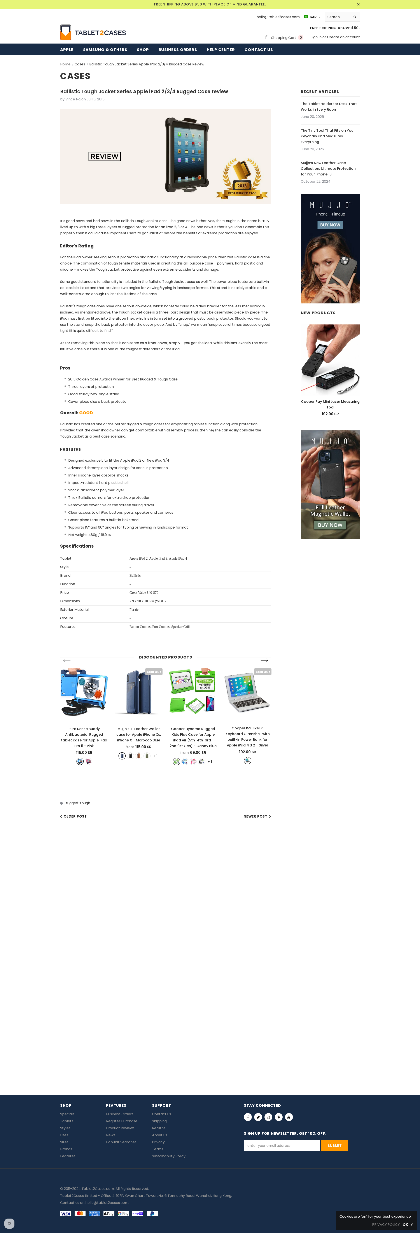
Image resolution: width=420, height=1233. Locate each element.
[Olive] (147, 756)
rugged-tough (78, 803)
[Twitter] (258, 1117)
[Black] (130, 756)
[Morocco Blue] (122, 756)
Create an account (343, 37)
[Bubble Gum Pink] (193, 761)
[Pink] (88, 761)
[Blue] (80, 761)
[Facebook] (248, 1117)
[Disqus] (210, 892)
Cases (80, 64)
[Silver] (247, 760)
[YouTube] (289, 1117)
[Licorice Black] (201, 761)
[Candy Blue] (185, 761)
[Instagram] (268, 1117)
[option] (84, 716)
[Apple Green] (176, 761)
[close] (358, 4)
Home (65, 64)
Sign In (316, 37)
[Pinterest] (279, 1117)
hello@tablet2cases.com (106, 1202)
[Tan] (138, 756)
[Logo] (93, 32)
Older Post (75, 816)
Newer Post (255, 816)
